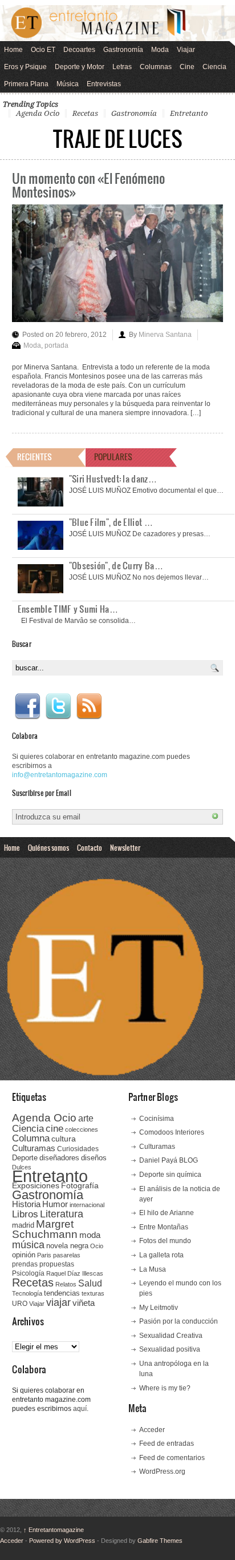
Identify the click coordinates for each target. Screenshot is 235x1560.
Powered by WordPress (62, 1540)
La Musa (152, 1269)
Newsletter (125, 847)
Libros (25, 1214)
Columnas (156, 67)
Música (67, 84)
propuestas (56, 1264)
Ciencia (214, 67)
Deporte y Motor (79, 67)
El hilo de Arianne (166, 1213)
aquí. (80, 1409)
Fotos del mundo (165, 1241)
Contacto (89, 847)
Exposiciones (35, 1185)
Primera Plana (26, 84)
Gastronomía (123, 50)
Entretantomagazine (53, 1529)
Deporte (25, 1158)
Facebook (27, 706)
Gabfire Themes (160, 1540)
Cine (187, 67)
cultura (63, 1138)
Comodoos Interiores (171, 1132)
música (28, 1245)
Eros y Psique (25, 67)
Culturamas (33, 1148)
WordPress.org (162, 1471)
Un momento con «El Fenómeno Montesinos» (88, 184)
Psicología (28, 1273)
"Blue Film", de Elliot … (111, 522)
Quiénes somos (48, 847)
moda (89, 1235)
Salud (90, 1283)
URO (19, 1304)
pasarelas (66, 1255)
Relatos (65, 1284)
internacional (87, 1204)
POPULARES (113, 457)
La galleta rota (161, 1255)
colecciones (81, 1129)
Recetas (85, 113)
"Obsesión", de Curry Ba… (116, 565)
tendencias (62, 1293)
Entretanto (189, 113)
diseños (94, 1157)
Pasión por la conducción (178, 1321)
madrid (23, 1225)
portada (56, 345)
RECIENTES (34, 457)
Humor (55, 1204)
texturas (93, 1293)
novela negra (67, 1245)
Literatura (61, 1214)
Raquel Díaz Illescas (74, 1273)
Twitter (58, 706)
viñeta (83, 1303)
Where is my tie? (165, 1388)
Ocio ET (43, 50)
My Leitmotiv (158, 1308)
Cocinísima (156, 1119)
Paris (44, 1255)
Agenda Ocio (37, 113)
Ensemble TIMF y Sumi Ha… (68, 608)
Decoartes (79, 50)
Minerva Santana (165, 335)
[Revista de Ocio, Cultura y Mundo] (117, 23)
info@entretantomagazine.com (59, 775)
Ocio (96, 1246)
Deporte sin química (170, 1175)
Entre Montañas (163, 1227)
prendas (25, 1264)
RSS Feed (89, 706)
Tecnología (27, 1293)
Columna (31, 1138)
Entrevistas (104, 84)
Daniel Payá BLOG (168, 1160)
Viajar (186, 50)
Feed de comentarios (172, 1458)
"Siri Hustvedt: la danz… (113, 478)
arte (86, 1118)
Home (13, 50)
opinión (23, 1255)
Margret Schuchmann (45, 1229)
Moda (160, 50)
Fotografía (80, 1185)
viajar (58, 1302)
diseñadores (59, 1157)
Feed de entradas (166, 1444)
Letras (122, 67)
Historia (26, 1204)
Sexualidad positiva (169, 1349)
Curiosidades (78, 1149)
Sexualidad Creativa (170, 1336)
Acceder (152, 1430)
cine (54, 1128)
